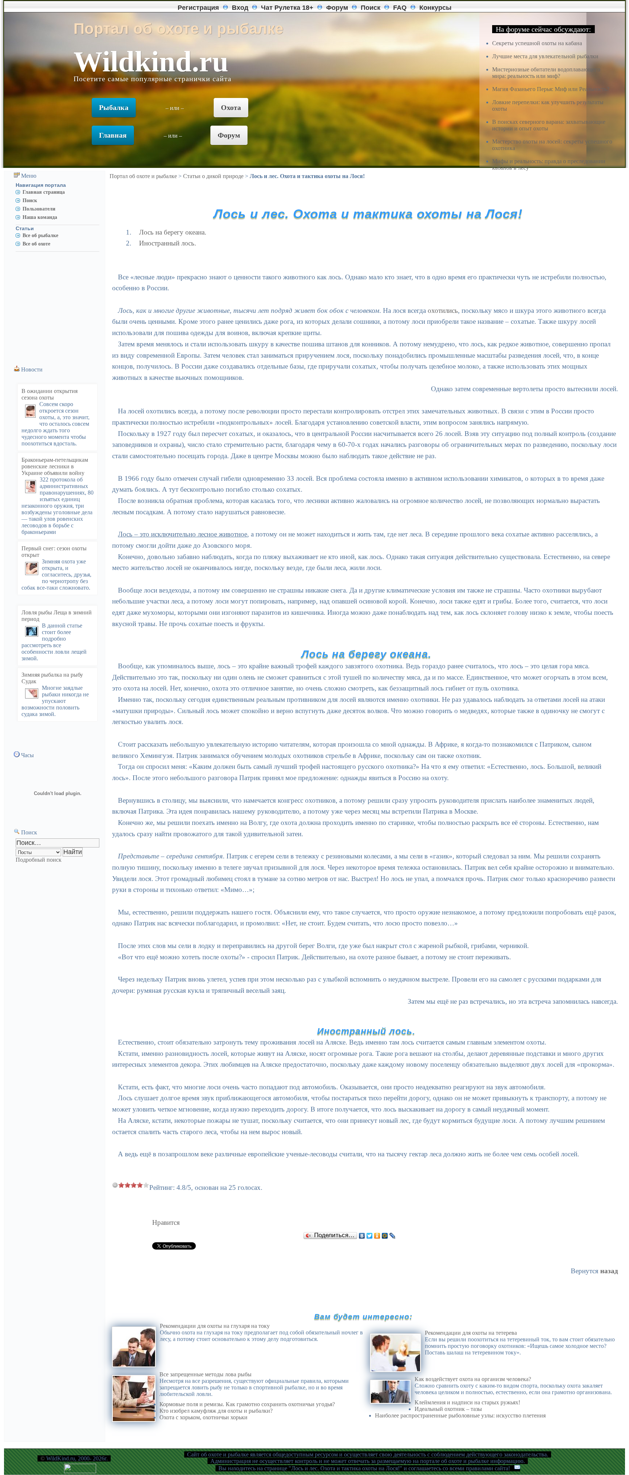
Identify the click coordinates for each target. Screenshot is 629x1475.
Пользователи (39, 209)
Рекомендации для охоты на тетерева (471, 1333)
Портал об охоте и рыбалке (143, 176)
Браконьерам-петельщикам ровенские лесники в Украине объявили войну (54, 466)
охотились (443, 310)
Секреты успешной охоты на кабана (537, 43)
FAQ (400, 7)
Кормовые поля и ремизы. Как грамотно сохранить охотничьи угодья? (247, 1404)
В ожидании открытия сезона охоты (49, 394)
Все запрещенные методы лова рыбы (205, 1374)
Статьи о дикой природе (213, 176)
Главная (113, 135)
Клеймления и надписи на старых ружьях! (467, 1402)
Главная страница (44, 192)
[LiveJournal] (392, 1235)
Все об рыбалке (40, 235)
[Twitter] (369, 1235)
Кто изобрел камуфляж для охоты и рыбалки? (216, 1411)
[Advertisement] (53, 305)
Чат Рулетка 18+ (287, 7)
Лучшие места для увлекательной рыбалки (545, 56)
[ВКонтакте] (362, 1235)
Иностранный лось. (167, 243)
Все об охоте (36, 244)
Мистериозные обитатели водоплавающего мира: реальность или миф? (546, 72)
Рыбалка (113, 107)
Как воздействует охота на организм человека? (473, 1379)
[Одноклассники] (377, 1235)
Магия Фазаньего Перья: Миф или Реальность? (550, 89)
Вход (240, 7)
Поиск (370, 7)
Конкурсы (435, 7)
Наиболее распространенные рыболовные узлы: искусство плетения (460, 1415)
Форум (337, 7)
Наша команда (40, 217)
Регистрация (198, 7)
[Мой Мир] (385, 1235)
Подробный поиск (39, 860)
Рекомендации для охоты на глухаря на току (215, 1326)
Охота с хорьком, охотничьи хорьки (203, 1417)
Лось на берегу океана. (172, 232)
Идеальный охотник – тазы (448, 1409)
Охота (231, 107)
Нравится (166, 1222)
